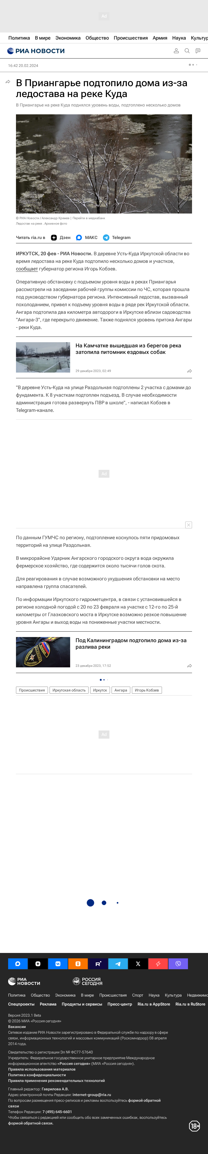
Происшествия (32, 690)
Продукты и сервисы (82, 1004)
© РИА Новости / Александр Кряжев (43, 218)
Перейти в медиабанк (89, 218)
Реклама (48, 1004)
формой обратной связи (30, 1123)
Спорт (137, 995)
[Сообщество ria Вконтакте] (58, 963)
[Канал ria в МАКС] (18, 963)
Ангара (121, 690)
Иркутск (100, 690)
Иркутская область (69, 690)
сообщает (27, 268)
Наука (154, 995)
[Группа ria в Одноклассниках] (78, 963)
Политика (16, 995)
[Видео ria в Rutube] (98, 963)
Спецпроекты (21, 1004)
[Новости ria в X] (138, 963)
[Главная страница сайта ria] (35, 51)
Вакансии (17, 1026)
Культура (173, 995)
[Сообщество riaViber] (178, 963)
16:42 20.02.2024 (23, 65)
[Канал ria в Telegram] (118, 963)
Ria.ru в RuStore (190, 1004)
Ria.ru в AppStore (154, 1004)
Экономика (65, 995)
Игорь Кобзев (147, 690)
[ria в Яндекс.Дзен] (38, 963)
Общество (40, 995)
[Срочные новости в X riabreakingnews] (158, 963)
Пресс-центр (120, 1004)
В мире (87, 995)
